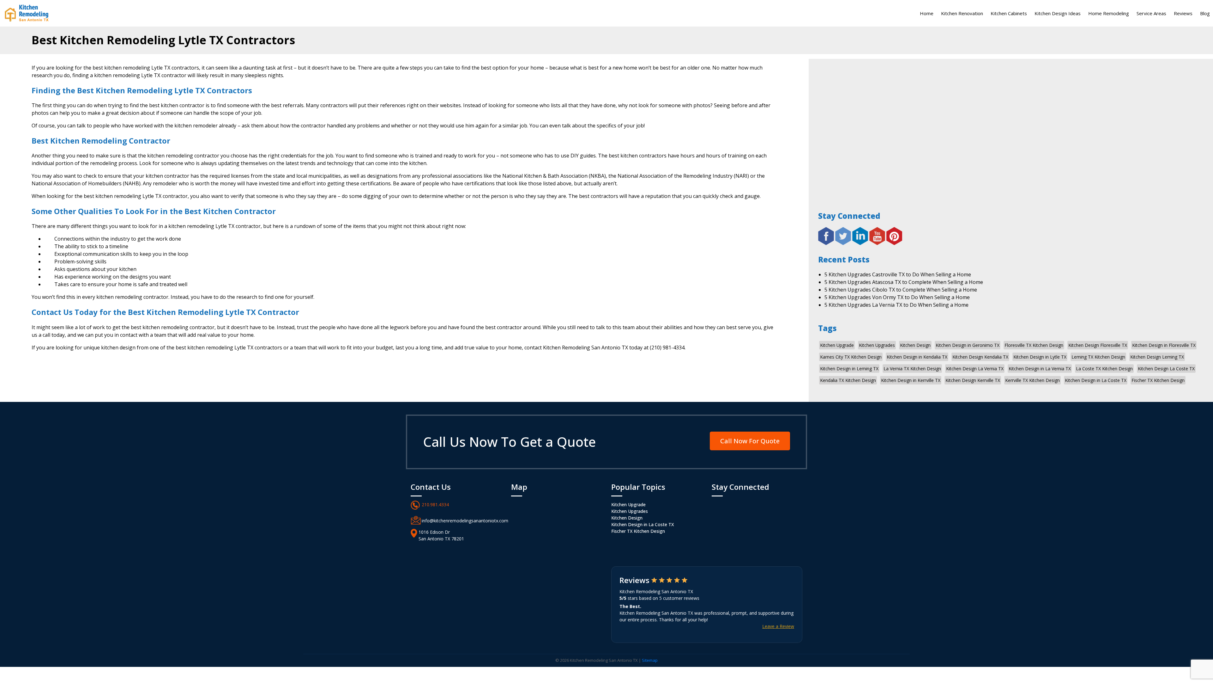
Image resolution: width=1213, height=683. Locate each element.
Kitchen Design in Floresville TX (1164, 345)
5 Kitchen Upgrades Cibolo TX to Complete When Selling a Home (900, 289)
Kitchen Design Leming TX (1157, 357)
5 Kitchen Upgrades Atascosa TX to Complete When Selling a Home (903, 282)
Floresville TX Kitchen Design (1034, 345)
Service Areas (1151, 13)
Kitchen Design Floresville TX (1097, 345)
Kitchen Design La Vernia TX (975, 369)
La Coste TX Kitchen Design (1104, 369)
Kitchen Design (915, 345)
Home (926, 13)
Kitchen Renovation (962, 13)
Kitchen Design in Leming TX (849, 369)
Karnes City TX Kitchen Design (851, 357)
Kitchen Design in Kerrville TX (910, 380)
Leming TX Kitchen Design (1098, 357)
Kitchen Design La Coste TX (1166, 369)
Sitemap (650, 660)
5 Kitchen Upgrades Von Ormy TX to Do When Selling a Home (897, 297)
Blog (1205, 13)
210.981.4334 (435, 504)
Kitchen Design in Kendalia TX (917, 357)
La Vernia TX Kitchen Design (912, 369)
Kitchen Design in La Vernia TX (1040, 369)
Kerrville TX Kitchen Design (1032, 380)
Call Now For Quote (750, 441)
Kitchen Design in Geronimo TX (967, 345)
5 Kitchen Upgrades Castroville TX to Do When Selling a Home (897, 274)
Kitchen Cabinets (1009, 13)
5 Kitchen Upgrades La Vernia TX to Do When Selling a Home (896, 304)
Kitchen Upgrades (877, 345)
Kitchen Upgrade (837, 345)
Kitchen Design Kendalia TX (980, 357)
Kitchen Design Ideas (1058, 13)
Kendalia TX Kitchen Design (848, 380)
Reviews (1183, 13)
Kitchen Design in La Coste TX (1095, 380)
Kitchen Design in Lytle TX (1039, 357)
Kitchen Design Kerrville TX (972, 380)
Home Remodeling (1108, 13)
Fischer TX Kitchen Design (1158, 380)
